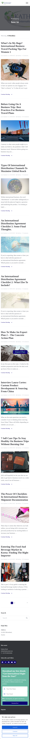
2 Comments (25, 55)
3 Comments (25, 174)
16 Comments (25, 116)
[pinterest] (14, 662)
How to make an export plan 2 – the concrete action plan (14, 335)
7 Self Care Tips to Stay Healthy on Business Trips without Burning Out (15, 441)
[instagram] (5, 662)
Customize (15, 731)
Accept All (15, 727)
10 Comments (25, 559)
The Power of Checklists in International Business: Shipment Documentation (14, 496)
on (11, 55)
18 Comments (25, 341)
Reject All (15, 735)
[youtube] (11, 662)
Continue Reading (5, 94)
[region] (15, 726)
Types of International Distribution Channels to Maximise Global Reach (14, 168)
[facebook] (8, 662)
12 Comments (25, 447)
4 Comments (25, 503)
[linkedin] (2, 662)
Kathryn (19, 55)
